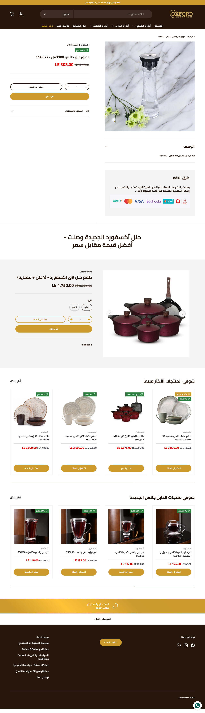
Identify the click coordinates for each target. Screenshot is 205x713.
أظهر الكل (15, 381)
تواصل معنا (63, 25)
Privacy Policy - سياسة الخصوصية (31, 665)
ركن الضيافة (79, 25)
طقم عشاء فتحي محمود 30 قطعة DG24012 (176, 438)
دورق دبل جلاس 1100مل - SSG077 (171, 36)
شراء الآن (49, 96)
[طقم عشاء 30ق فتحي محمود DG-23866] (31, 410)
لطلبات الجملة (110, 642)
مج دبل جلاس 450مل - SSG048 (33, 552)
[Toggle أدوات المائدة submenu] (91, 26)
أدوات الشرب (122, 25)
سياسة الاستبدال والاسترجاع (33, 643)
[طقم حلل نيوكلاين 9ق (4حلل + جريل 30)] (126, 410)
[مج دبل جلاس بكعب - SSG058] (79, 526)
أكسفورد (85, 45)
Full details (86, 344)
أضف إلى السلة (36, 87)
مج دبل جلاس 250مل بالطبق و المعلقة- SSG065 (175, 554)
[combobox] (96, 14)
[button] (12, 14)
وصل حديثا (47, 25)
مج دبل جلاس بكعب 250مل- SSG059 (129, 554)
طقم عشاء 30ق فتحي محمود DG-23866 (33, 438)
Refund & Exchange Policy (35, 649)
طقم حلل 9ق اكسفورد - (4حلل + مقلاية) (54, 277)
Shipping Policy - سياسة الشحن (32, 671)
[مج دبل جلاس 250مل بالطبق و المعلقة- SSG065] (173, 526)
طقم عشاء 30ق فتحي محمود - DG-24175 (80, 438)
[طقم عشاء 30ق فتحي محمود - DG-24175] (79, 410)
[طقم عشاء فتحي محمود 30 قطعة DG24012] (173, 410)
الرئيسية (159, 25)
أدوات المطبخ (143, 25)
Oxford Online (86, 272)
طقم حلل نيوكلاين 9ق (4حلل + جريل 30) (128, 438)
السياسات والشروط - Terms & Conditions (33, 657)
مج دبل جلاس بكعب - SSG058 (81, 552)
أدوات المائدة (100, 25)
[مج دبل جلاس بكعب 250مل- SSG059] (126, 526)
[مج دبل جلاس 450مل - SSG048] (31, 526)
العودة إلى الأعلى (102, 619)
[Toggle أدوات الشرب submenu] (113, 26)
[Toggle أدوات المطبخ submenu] (134, 26)
